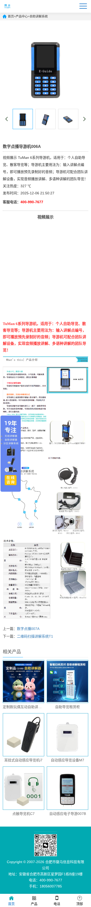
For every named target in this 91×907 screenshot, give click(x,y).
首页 (11, 16)
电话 (57, 904)
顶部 (79, 904)
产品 (34, 904)
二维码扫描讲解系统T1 (35, 636)
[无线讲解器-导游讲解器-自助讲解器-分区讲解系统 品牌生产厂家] (7, 10)
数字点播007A (28, 629)
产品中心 (22, 16)
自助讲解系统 (39, 16)
